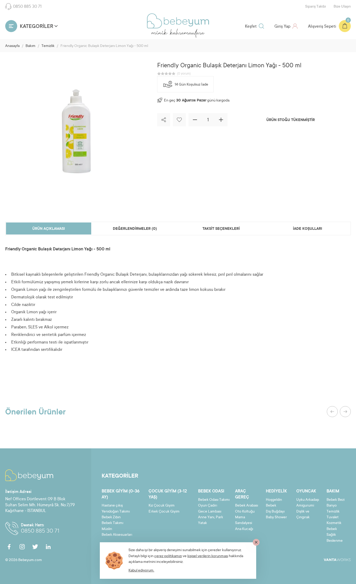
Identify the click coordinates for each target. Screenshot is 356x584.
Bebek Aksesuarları (117, 535)
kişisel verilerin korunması (207, 556)
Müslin (107, 529)
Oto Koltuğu (245, 512)
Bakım (30, 46)
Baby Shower (276, 517)
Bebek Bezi (336, 500)
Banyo (332, 506)
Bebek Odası (211, 491)
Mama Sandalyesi (243, 520)
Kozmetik (334, 523)
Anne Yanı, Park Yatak (210, 520)
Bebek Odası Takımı (214, 500)
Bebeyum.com (178, 21)
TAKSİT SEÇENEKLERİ (221, 229)
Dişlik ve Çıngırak (303, 515)
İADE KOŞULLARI (307, 229)
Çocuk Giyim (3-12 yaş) (168, 494)
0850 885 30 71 (27, 6)
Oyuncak (306, 491)
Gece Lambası (209, 512)
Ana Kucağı (244, 529)
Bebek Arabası (246, 506)
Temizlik (47, 46)
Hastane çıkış (112, 506)
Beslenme (335, 541)
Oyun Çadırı (207, 506)
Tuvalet (333, 517)
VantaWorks (337, 559)
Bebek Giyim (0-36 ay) (120, 494)
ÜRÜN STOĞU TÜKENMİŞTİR (290, 120)
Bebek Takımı (112, 523)
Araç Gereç (242, 494)
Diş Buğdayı (275, 512)
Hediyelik (276, 491)
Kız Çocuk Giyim (162, 506)
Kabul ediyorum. (141, 571)
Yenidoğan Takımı (116, 512)
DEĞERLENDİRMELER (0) (135, 229)
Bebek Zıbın (111, 517)
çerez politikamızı (168, 556)
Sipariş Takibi (315, 7)
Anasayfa (12, 46)
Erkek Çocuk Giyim (164, 512)
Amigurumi (305, 506)
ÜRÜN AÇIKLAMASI (48, 229)
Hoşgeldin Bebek (274, 503)
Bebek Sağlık (332, 532)
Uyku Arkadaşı (307, 500)
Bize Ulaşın (342, 7)
